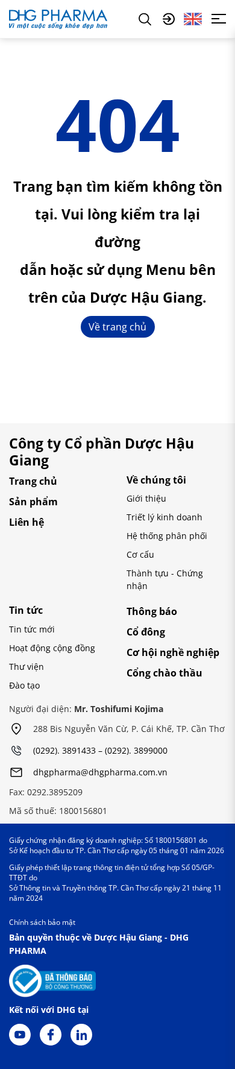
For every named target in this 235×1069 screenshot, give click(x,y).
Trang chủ (33, 481)
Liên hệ (26, 522)
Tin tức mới (32, 629)
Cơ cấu (140, 554)
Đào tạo (24, 685)
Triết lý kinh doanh (164, 517)
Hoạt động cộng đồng (52, 648)
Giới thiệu (146, 498)
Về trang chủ (117, 326)
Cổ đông (146, 632)
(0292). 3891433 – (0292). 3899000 (100, 751)
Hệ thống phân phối (167, 535)
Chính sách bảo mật (42, 922)
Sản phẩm (33, 501)
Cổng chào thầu (164, 673)
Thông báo (152, 611)
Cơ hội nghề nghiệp (173, 652)
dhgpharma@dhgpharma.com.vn (100, 773)
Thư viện (26, 666)
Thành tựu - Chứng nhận (165, 579)
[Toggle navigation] (219, 18)
